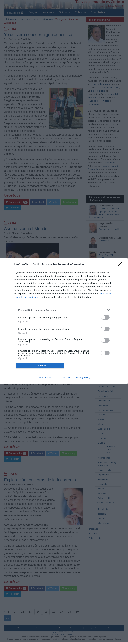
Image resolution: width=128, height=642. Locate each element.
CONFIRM (40, 365)
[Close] (121, 265)
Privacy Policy (83, 377)
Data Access (64, 377)
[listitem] (64, 310)
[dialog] (64, 321)
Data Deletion (45, 377)
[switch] (105, 317)
